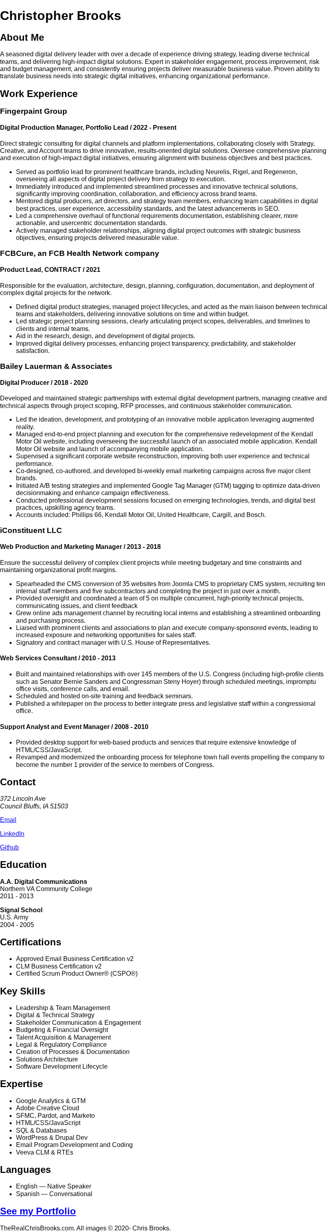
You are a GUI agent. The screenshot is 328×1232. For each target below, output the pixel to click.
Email (8, 819)
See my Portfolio (38, 1211)
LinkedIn (12, 833)
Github (9, 847)
